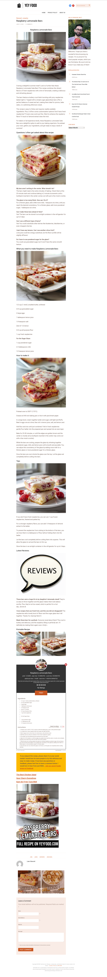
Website (20, 924)
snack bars (49, 856)
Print (41, 693)
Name (19, 911)
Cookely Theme (52, 965)
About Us (62, 12)
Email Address (21, 917)
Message (20, 931)
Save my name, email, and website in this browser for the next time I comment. (35, 945)
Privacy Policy (52, 12)
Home (43, 12)
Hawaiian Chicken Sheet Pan (79, 74)
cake (31, 856)
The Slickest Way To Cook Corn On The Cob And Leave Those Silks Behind (80, 84)
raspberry (42, 856)
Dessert (19, 18)
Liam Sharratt (31, 861)
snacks (25, 18)
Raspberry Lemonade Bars (29, 21)
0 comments (29, 24)
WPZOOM (60, 965)
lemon (36, 856)
